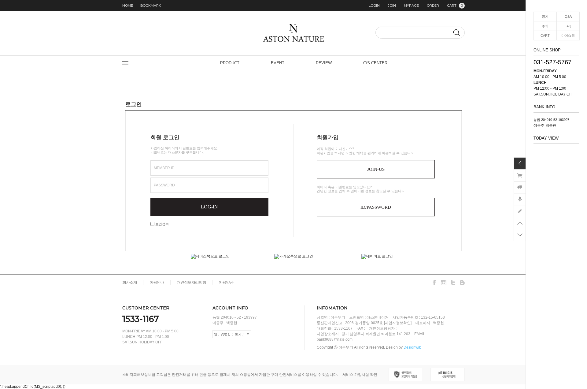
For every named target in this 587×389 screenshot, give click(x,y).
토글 (520, 163)
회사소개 (129, 282)
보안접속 (161, 224)
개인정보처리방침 (191, 282)
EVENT (277, 63)
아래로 (520, 235)
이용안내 (157, 282)
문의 (520, 211)
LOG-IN (209, 206)
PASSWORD (164, 185)
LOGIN (374, 5)
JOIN (392, 5)
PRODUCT (229, 63)
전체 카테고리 (125, 63)
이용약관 (226, 282)
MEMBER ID (164, 168)
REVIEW (324, 63)
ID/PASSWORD (375, 207)
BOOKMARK (150, 5)
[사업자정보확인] (398, 323)
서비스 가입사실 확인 (359, 374)
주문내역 (520, 187)
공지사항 (520, 199)
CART (455, 5)
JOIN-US (376, 169)
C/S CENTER (375, 63)
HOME (127, 5)
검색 (456, 32)
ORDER (433, 5)
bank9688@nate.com (335, 339)
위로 (520, 223)
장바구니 (520, 175)
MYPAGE (411, 5)
